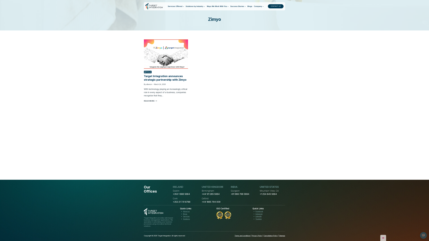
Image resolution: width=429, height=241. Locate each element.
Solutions (186, 219)
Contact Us (276, 6)
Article (147, 72)
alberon (149, 84)
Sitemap (282, 236)
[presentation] (166, 54)
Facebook (259, 211)
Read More (150, 101)
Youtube (259, 219)
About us (186, 211)
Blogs (249, 6)
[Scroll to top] (423, 231)
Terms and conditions (242, 236)
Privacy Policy (257, 236)
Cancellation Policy (271, 236)
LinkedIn (259, 216)
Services (186, 216)
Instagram (259, 214)
